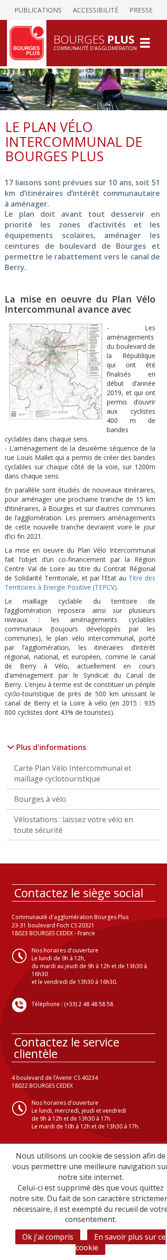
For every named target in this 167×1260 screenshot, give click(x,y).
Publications (38, 10)
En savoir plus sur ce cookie (121, 1242)
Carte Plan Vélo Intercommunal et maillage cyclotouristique (72, 773)
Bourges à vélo (40, 799)
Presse (141, 10)
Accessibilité (95, 10)
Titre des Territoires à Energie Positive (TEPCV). (80, 582)
